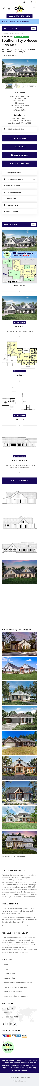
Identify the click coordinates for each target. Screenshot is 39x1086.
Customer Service (10, 973)
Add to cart (20, 138)
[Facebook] (28, 2)
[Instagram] (32, 2)
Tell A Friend (20, 155)
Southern (17, 34)
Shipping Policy (9, 978)
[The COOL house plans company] (8, 1047)
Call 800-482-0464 (19, 16)
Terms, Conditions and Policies (15, 987)
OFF (16, 55)
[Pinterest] (24, 2)
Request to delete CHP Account (16, 996)
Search (6, 969)
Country (4, 34)
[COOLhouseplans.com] (19, 8)
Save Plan (20, 147)
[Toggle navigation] (33, 28)
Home (5, 21)
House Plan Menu (10, 28)
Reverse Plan (20, 322)
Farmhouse (10, 34)
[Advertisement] (19, 606)
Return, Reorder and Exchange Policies (18, 982)
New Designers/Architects (13, 992)
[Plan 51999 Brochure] (19, 257)
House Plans (14, 21)
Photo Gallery (19, 480)
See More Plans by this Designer (14, 856)
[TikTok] (35, 2)
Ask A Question (20, 163)
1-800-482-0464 (11, 1017)
